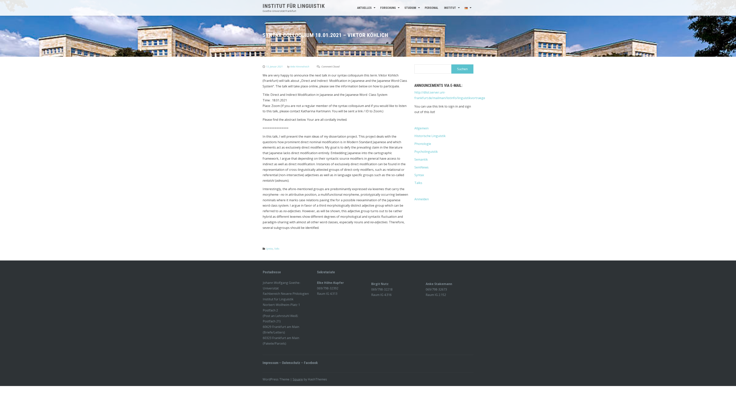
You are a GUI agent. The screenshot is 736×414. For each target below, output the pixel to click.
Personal (431, 8)
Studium (410, 8)
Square (298, 379)
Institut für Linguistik (294, 6)
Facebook (311, 363)
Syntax (269, 248)
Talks (276, 248)
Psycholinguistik (426, 152)
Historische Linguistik (430, 136)
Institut (450, 8)
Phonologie (422, 144)
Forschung (388, 8)
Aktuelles (364, 8)
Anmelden (421, 199)
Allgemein (421, 128)
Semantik (421, 159)
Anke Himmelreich (299, 66)
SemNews (421, 167)
